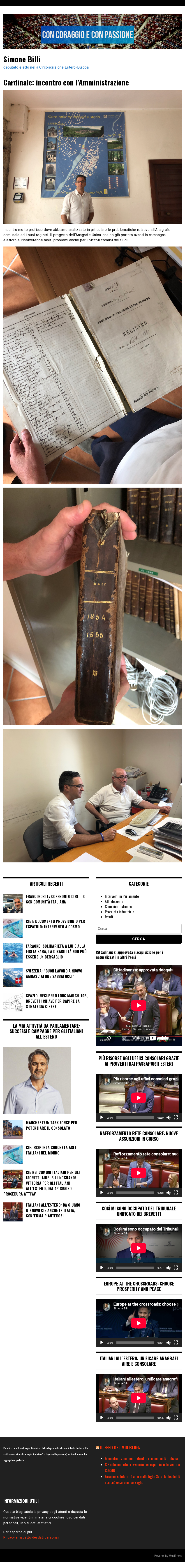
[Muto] (168, 1117)
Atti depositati (115, 901)
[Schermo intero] (175, 1117)
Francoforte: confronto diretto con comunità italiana (141, 1458)
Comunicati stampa (118, 906)
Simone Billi (22, 59)
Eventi (109, 916)
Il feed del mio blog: (120, 1447)
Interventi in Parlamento (122, 896)
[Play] (101, 1117)
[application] (139, 1098)
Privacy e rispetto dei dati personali (31, 1537)
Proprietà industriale (119, 912)
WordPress (175, 1555)
